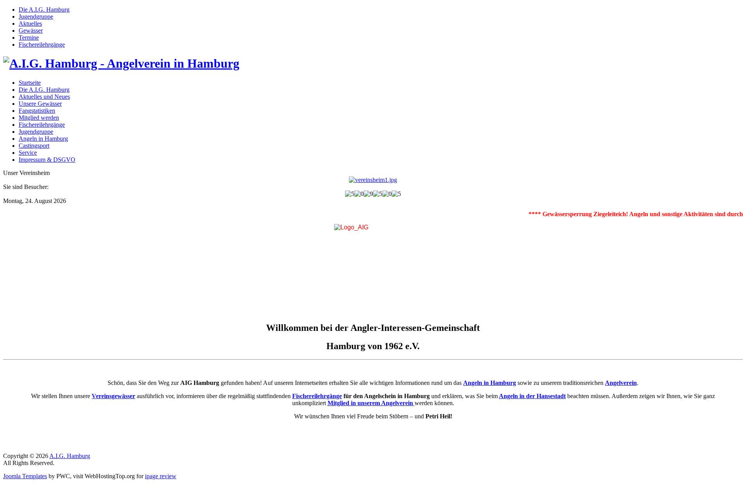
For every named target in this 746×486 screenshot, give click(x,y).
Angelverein (621, 382)
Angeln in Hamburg (489, 382)
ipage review (160, 476)
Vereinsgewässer (113, 396)
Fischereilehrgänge (317, 396)
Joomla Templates (25, 476)
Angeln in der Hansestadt (532, 396)
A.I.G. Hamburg (69, 456)
